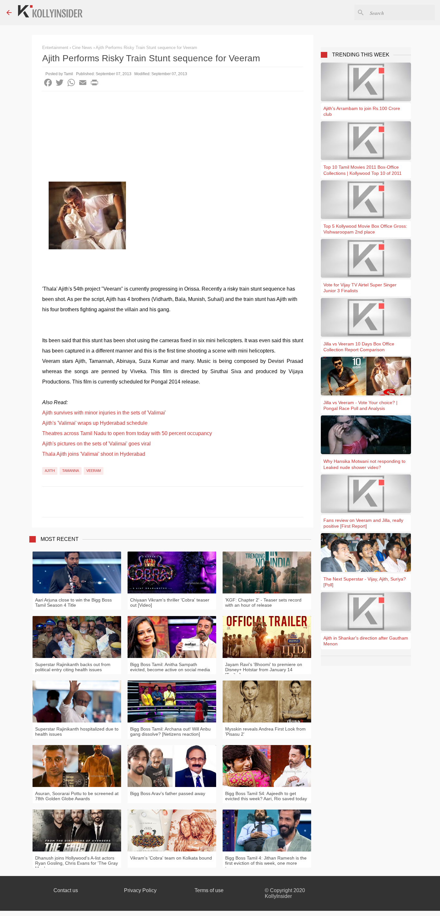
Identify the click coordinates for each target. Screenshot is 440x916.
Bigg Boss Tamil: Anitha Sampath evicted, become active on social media (170, 667)
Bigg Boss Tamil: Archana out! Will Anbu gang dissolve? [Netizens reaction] (170, 731)
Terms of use (209, 890)
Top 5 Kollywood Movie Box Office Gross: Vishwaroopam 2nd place (365, 229)
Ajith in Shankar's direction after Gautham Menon (365, 640)
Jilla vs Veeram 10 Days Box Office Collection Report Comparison (358, 346)
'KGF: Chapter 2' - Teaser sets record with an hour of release (263, 602)
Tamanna (70, 471)
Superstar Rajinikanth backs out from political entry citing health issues (72, 667)
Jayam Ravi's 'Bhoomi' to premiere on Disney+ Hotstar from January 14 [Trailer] (263, 669)
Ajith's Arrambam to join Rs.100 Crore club (361, 111)
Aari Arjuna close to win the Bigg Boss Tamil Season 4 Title (73, 602)
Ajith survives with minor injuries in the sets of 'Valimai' (104, 412)
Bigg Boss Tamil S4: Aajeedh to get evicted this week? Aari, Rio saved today (266, 796)
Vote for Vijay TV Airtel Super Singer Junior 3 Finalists (360, 287)
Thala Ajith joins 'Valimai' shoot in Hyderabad (93, 454)
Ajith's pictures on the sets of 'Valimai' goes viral (96, 443)
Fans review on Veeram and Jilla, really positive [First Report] (363, 523)
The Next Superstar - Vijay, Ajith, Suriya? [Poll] (364, 581)
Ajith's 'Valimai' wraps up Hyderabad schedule (95, 423)
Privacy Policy (140, 890)
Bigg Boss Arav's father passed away (167, 793)
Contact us (65, 890)
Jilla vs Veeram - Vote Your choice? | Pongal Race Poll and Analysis (360, 405)
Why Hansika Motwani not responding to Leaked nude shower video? (364, 464)
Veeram (93, 471)
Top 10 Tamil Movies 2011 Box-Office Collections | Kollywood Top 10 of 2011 (362, 169)
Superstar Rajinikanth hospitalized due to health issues (77, 731)
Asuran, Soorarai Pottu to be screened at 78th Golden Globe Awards (77, 796)
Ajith (50, 471)
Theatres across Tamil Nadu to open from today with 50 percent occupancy (127, 433)
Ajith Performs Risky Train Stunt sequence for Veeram (146, 47)
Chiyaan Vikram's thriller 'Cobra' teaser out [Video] (169, 602)
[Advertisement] (172, 140)
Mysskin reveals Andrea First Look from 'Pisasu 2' (265, 731)
